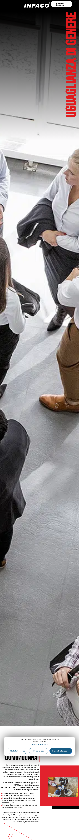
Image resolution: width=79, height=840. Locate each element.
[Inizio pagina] (10, 836)
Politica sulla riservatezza (39, 744)
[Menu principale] (6, 5)
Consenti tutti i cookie (60, 751)
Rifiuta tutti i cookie (17, 751)
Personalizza (38, 751)
